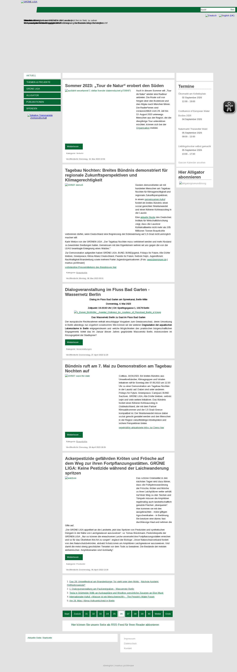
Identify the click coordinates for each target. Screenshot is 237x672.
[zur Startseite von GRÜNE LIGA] (29, 1)
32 (93, 614)
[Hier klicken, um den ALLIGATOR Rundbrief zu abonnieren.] (194, 184)
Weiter (158, 614)
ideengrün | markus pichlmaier (118, 665)
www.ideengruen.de (157, 259)
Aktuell (31, 75)
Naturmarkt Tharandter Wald (192, 129)
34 (107, 614)
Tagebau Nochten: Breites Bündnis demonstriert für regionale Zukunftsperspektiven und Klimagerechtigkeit (116, 175)
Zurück (77, 614)
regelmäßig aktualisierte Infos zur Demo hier (141, 427)
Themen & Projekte (38, 82)
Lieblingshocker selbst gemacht (194, 146)
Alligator (32, 95)
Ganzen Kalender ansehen (191, 162)
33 (100, 614)
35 (114, 614)
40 (149, 614)
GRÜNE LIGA (33, 88)
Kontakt (128, 648)
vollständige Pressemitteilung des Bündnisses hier (90, 267)
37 (128, 614)
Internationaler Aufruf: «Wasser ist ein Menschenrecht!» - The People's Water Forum (111, 596)
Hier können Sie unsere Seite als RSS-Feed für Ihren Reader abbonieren (115, 624)
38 (135, 614)
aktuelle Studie (147, 217)
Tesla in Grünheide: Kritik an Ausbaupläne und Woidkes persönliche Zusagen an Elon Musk (116, 593)
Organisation (143, 128)
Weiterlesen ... (74, 146)
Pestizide (80, 564)
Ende (168, 614)
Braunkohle (81, 273)
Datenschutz (130, 643)
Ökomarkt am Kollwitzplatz (192, 93)
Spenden (31, 108)
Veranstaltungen (84, 349)
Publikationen (35, 102)
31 (86, 614)
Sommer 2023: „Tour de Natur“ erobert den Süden (114, 85)
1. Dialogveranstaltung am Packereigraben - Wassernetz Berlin (101, 589)
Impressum (129, 638)
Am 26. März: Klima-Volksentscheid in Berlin (92, 600)
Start (67, 614)
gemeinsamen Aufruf (155, 199)
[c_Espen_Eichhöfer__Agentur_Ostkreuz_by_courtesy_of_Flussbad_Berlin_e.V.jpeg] (118, 312)
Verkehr (79, 153)
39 (142, 614)
